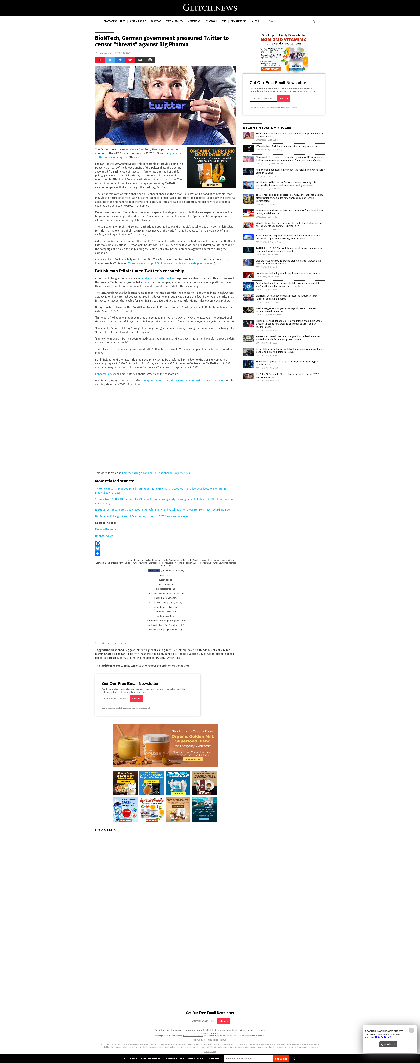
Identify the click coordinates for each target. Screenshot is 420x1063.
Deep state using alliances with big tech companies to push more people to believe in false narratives (290, 350)
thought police (145, 657)
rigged (220, 653)
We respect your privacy (193, 1036)
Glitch (226, 650)
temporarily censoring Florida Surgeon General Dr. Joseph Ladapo (183, 380)
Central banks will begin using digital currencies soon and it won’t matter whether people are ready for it (287, 285)
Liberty (132, 653)
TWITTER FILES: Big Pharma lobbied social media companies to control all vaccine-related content (289, 250)
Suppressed (111, 657)
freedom (204, 650)
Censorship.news (105, 374)
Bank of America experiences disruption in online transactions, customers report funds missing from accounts (289, 237)
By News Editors (274, 189)
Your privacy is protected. (112, 708)
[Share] (165, 553)
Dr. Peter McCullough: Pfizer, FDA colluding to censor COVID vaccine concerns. (142, 516)
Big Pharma (153, 650)
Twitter (160, 657)
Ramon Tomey (122, 52)
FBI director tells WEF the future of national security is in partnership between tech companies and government (286, 184)
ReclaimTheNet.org (106, 529)
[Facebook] (165, 543)
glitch (255, 21)
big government (135, 650)
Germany (216, 650)
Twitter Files (172, 657)
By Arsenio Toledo (275, 164)
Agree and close (388, 1044)
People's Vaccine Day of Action (196, 653)
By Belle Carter (274, 176)
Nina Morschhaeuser (150, 653)
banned (119, 650)
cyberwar (211, 21)
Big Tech (166, 650)
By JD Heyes (272, 290)
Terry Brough (128, 657)
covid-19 (193, 650)
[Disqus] (165, 876)
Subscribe (281, 1058)
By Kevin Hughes (274, 229)
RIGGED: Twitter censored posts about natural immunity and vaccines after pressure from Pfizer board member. (163, 509)
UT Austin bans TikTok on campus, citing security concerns (286, 146)
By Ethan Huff (273, 140)
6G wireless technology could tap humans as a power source (288, 273)
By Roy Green (273, 277)
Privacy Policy (210, 1051)
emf (224, 21)
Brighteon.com (104, 535)
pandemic (170, 653)
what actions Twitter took (156, 278)
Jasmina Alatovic (105, 653)
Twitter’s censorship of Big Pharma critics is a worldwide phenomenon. (171, 263)
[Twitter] (165, 548)
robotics (156, 21)
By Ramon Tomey (275, 150)
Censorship (180, 650)
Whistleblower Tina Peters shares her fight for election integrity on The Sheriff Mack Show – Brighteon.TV (290, 224)
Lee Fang (121, 653)
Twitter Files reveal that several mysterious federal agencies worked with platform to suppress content (288, 338)
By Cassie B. (272, 267)
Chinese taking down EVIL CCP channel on (156, 473)
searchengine (138, 21)
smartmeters (238, 21)
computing (194, 21)
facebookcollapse (114, 21)
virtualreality (174, 21)
